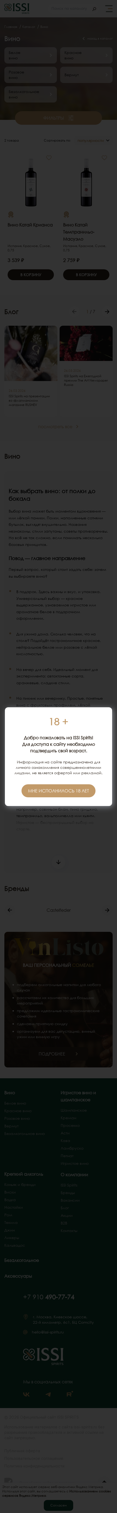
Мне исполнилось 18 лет (58, 791)
